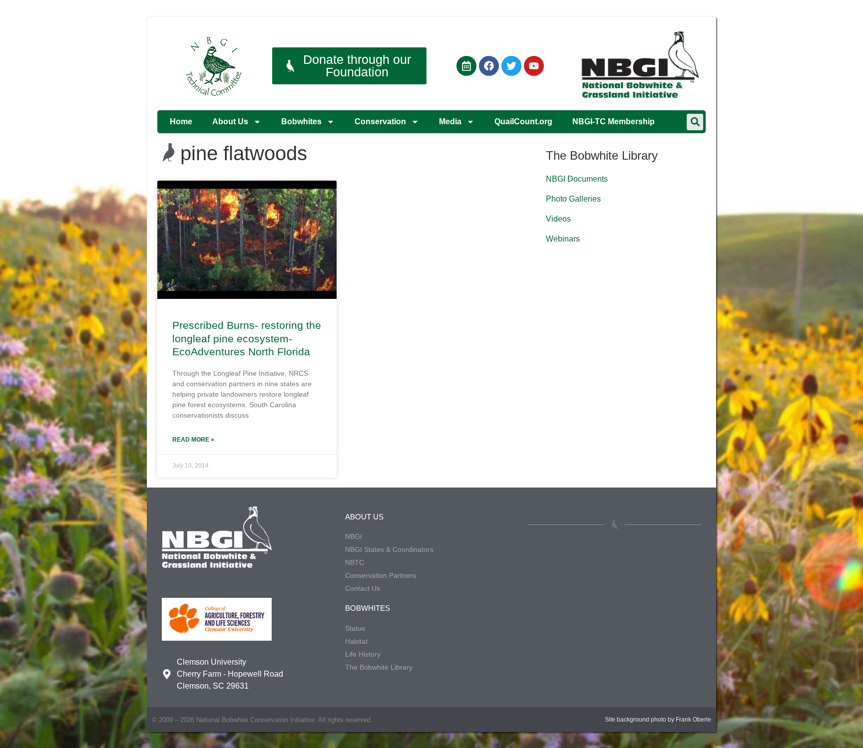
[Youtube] (534, 66)
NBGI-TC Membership (613, 121)
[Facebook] (489, 66)
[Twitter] (511, 66)
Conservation (380, 121)
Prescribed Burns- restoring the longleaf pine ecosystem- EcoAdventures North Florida (246, 338)
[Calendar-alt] (466, 66)
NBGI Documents (577, 179)
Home (181, 121)
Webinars (563, 239)
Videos (558, 219)
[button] (695, 122)
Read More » (193, 439)
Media (450, 121)
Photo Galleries (573, 199)
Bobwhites (301, 121)
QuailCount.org (523, 121)
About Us (230, 121)
